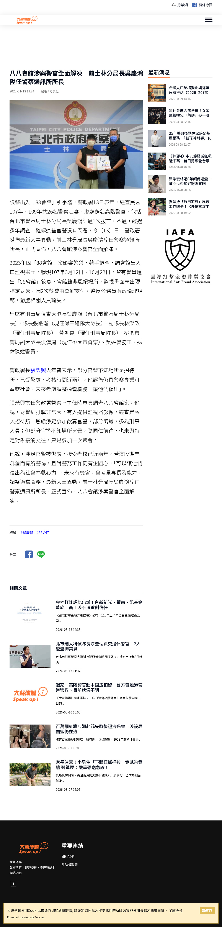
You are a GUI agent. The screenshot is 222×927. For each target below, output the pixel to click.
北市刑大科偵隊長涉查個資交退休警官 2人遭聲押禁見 (98, 646)
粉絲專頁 (205, 4)
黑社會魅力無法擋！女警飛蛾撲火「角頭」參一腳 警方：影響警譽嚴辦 (189, 115)
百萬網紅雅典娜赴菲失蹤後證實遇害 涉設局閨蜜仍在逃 (99, 729)
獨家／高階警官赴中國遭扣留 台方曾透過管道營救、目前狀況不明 (99, 687)
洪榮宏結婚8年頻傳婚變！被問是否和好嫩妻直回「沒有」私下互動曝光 (190, 183)
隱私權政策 (70, 864)
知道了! (207, 910)
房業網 (182, 4)
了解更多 (176, 910)
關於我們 (68, 856)
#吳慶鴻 (27, 532)
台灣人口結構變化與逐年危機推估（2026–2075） (190, 90)
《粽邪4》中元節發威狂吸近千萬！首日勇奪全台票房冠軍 (190, 161)
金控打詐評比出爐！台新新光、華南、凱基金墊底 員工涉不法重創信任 (99, 604)
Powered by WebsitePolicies (26, 917)
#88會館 (42, 532)
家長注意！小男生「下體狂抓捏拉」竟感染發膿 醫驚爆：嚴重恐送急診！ (99, 764)
